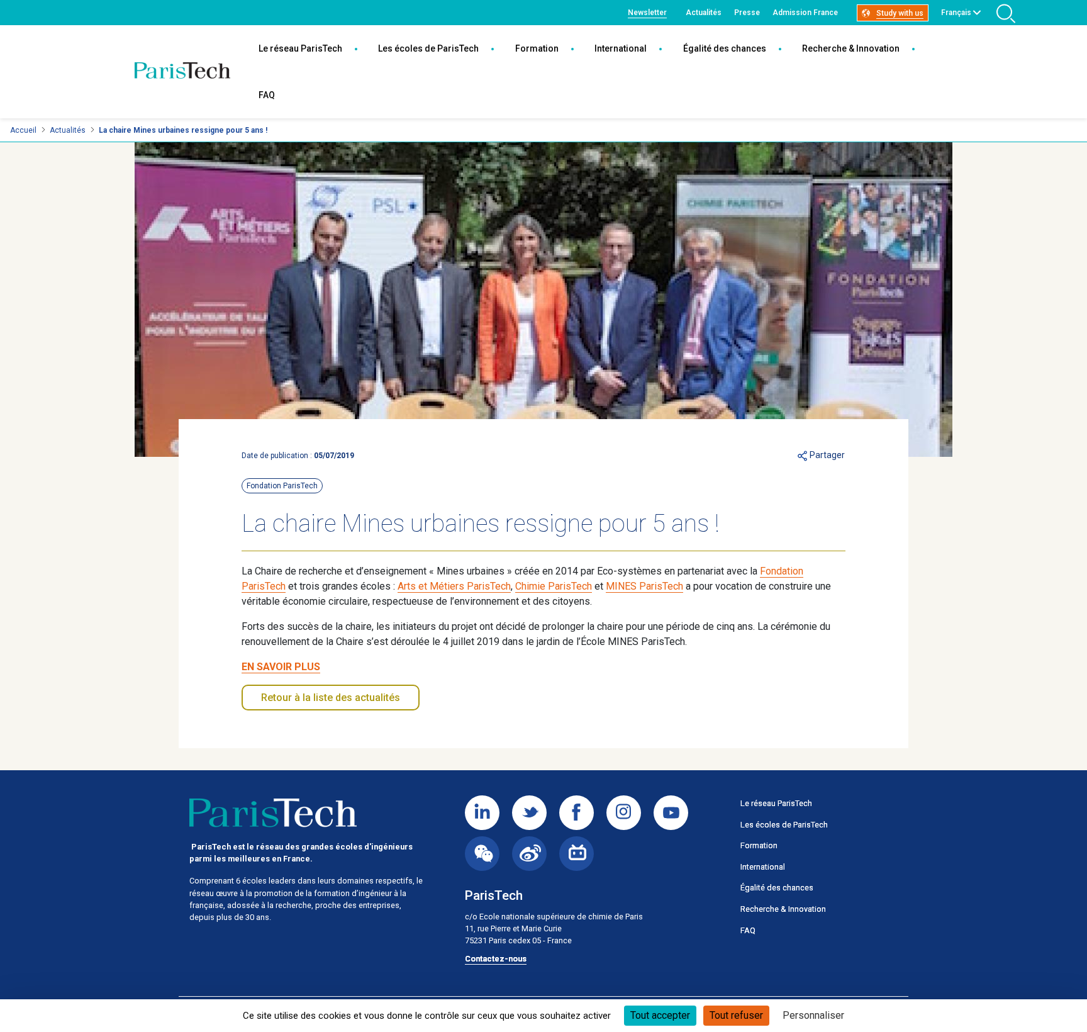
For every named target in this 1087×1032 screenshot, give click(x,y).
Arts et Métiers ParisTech (454, 586)
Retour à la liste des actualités (330, 698)
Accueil (23, 130)
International (620, 48)
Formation (537, 48)
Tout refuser (736, 1015)
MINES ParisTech (644, 586)
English (954, 27)
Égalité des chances (724, 48)
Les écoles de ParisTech (428, 48)
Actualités (704, 12)
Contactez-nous (496, 958)
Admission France (805, 12)
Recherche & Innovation (851, 48)
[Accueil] (182, 71)
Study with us (899, 13)
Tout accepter (660, 1015)
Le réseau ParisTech (300, 48)
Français (956, 12)
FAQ (267, 95)
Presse (747, 12)
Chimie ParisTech (553, 586)
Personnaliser (813, 1015)
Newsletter (647, 12)
